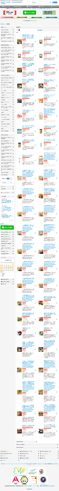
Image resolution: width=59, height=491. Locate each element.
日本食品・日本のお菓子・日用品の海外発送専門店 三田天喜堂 (11, 3)
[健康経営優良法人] (32, 471)
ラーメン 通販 (36, 485)
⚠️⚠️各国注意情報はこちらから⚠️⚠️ (29, 20)
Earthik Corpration (28, 485)
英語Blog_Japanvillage (50, 485)
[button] (37, 444)
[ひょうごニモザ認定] (19, 471)
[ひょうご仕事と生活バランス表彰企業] (15, 480)
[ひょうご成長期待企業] (34, 480)
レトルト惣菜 (39, 8)
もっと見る (10, 220)
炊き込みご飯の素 (33, 463)
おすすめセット (49, 8)
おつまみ (34, 8)
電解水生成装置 (42, 485)
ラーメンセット (11, 463)
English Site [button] (29, 489)
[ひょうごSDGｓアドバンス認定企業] (41, 471)
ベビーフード (22, 8)
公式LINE (2, 223)
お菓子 (44, 8)
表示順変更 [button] (40, 30)
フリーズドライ (29, 8)
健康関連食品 (50, 463)
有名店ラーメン (15, 8)
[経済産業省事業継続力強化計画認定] (24, 480)
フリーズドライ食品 (24, 463)
